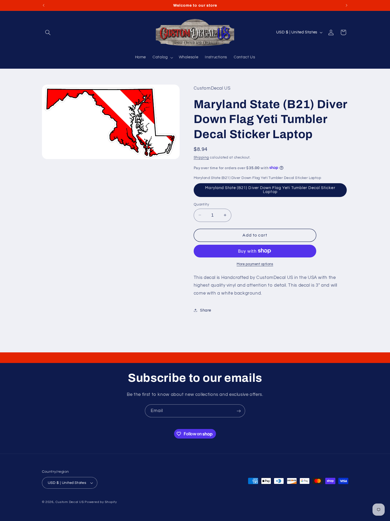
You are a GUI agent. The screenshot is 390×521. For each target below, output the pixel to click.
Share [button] (205, 310)
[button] (48, 32)
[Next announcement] (346, 5)
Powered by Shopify (101, 502)
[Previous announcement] (43, 5)
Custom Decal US (69, 502)
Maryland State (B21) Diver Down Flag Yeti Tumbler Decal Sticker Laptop (270, 190)
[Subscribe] (239, 410)
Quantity (201, 204)
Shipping (201, 157)
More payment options (255, 264)
